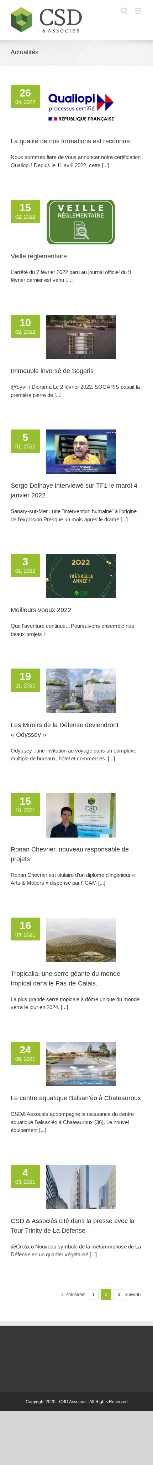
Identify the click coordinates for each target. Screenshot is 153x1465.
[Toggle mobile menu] (138, 11)
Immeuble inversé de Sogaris (52, 370)
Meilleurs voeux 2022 (41, 610)
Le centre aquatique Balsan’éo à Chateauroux (76, 1098)
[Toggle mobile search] (124, 11)
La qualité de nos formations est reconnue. (71, 141)
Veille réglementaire (39, 256)
